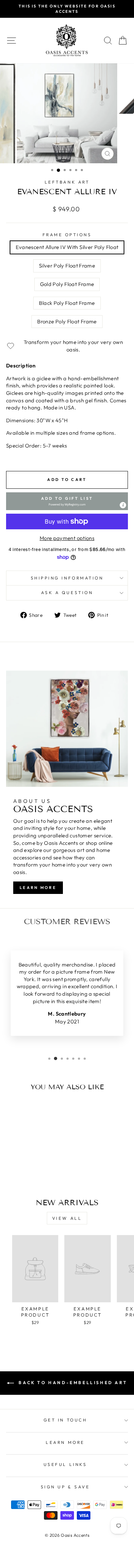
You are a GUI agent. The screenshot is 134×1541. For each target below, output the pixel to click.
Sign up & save (65, 1486)
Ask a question (67, 592)
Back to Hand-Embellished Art (72, 1382)
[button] (67, 501)
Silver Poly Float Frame (67, 265)
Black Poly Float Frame (67, 303)
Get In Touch (65, 1420)
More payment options (67, 538)
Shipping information (67, 578)
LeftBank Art (67, 182)
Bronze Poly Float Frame (66, 321)
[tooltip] (123, 505)
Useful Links (65, 1464)
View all (67, 1218)
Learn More (38, 887)
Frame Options (67, 234)
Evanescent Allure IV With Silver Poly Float (67, 247)
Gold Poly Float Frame (67, 284)
